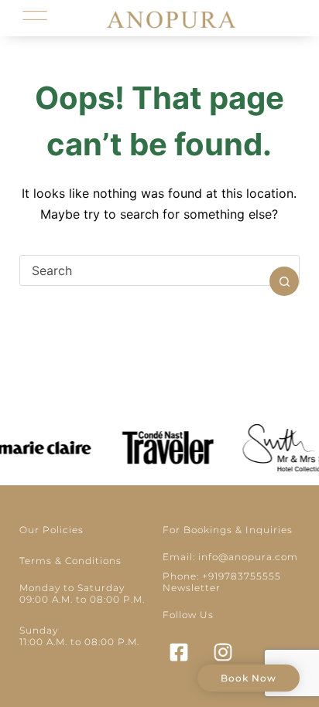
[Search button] (284, 281)
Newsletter (192, 587)
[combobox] (145, 270)
